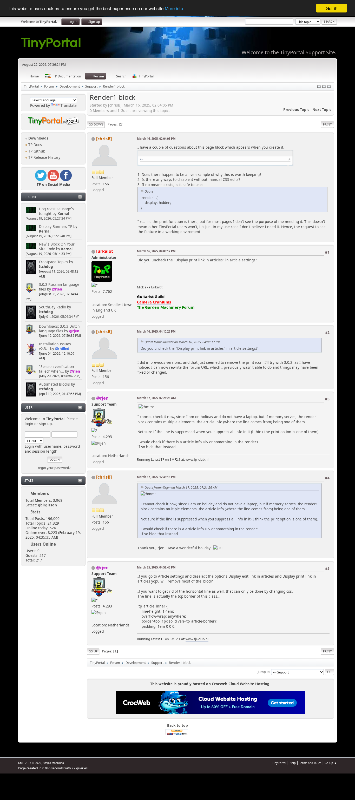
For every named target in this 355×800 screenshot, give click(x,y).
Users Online (43, 544)
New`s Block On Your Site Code (57, 246)
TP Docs (34, 144)
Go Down (96, 124)
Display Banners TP (55, 226)
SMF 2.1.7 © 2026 (29, 762)
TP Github (36, 151)
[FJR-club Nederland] (93, 449)
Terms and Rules (310, 763)
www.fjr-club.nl (197, 459)
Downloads (37, 138)
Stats (28, 480)
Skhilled (62, 348)
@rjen (57, 289)
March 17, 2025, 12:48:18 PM (156, 477)
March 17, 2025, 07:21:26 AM (156, 398)
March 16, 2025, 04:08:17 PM (156, 251)
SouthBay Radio (52, 307)
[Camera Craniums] (93, 298)
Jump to (263, 672)
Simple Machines (53, 762)
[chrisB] (104, 139)
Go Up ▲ (331, 763)
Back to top (177, 725)
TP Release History (43, 157)
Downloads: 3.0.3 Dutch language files (59, 328)
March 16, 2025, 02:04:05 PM (156, 139)
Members (39, 493)
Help (293, 763)
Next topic (321, 109)
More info (174, 8)
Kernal (63, 213)
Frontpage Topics (53, 261)
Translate (69, 105)
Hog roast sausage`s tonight (56, 211)
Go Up (93, 651)
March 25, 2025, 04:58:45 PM (156, 567)
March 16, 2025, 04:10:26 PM (156, 331)
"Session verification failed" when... (56, 369)
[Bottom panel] (329, 86)
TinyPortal (279, 763)
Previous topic (296, 109)
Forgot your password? (53, 468)
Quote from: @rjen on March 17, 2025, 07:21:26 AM (180, 487)
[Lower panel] (324, 86)
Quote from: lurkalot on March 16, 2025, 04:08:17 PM (182, 342)
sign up (45, 423)
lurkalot (104, 251)
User (28, 407)
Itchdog (46, 266)
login (29, 423)
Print (327, 124)
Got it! (332, 8)
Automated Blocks (54, 384)
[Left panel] (319, 86)
